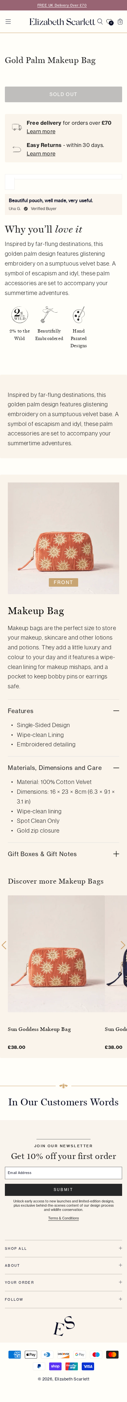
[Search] (100, 21)
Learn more (41, 131)
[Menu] (8, 21)
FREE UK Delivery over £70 (62, 5)
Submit (63, 1189)
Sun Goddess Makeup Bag (39, 1029)
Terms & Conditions (63, 1218)
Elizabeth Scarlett (72, 1379)
